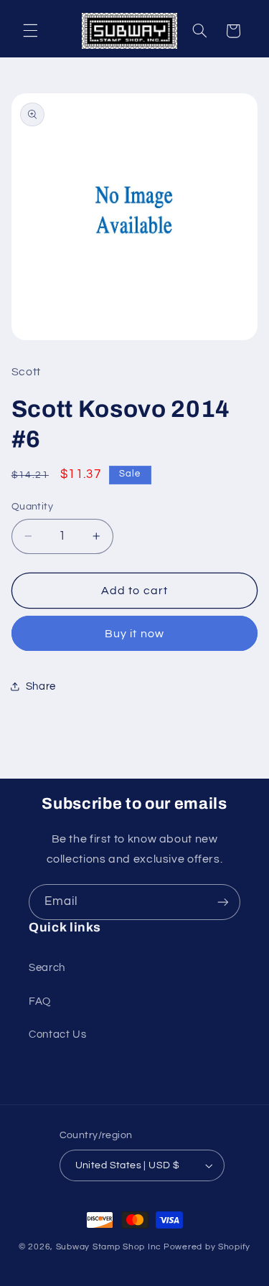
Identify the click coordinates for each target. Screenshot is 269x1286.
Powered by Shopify (207, 1247)
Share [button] (41, 686)
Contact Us (57, 1034)
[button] (30, 30)
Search (47, 967)
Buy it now (134, 633)
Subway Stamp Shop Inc (108, 1247)
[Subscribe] (223, 901)
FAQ (40, 1001)
